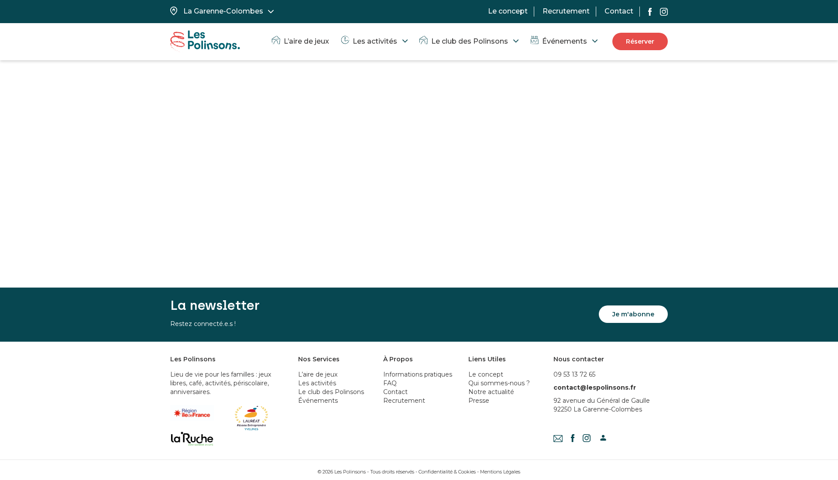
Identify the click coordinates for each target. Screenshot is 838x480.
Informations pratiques (417, 374)
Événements (564, 41)
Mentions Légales (500, 472)
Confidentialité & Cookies (447, 472)
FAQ (390, 383)
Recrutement (566, 11)
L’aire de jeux (306, 41)
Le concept (508, 11)
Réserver (640, 41)
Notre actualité (491, 392)
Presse (478, 401)
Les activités (375, 41)
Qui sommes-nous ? (499, 383)
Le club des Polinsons (469, 41)
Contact (618, 11)
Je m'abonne (633, 314)
